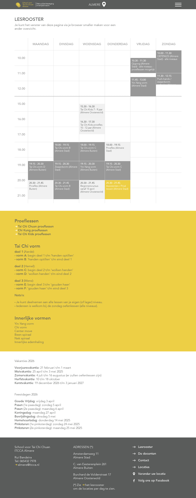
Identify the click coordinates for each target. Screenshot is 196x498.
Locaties (143, 467)
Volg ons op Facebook (153, 480)
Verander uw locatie (152, 474)
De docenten (147, 454)
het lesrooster (94, 485)
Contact (143, 460)
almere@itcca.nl (28, 465)
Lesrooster (145, 447)
